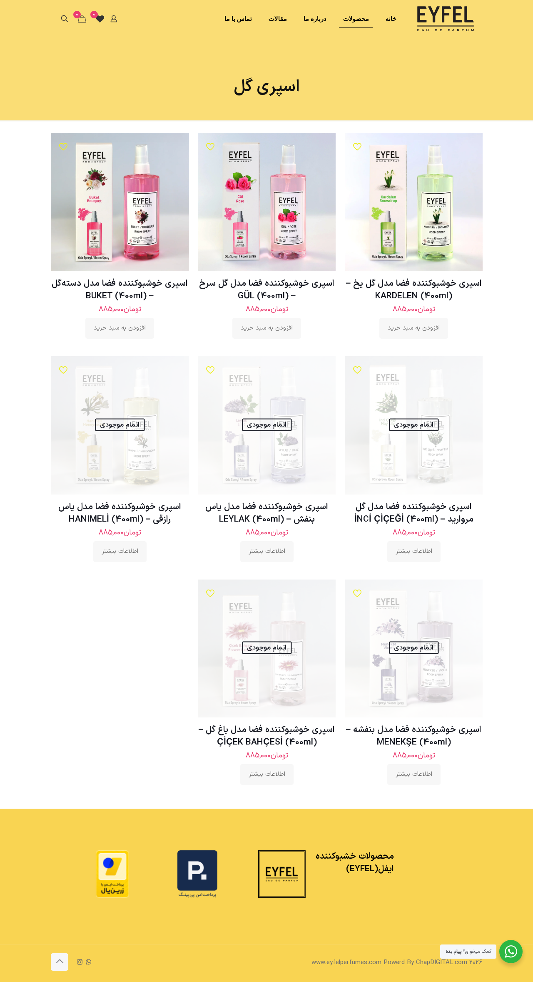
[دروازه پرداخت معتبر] (112, 896)
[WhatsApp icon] (88, 962)
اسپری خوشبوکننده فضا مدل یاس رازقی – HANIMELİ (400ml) (119, 513)
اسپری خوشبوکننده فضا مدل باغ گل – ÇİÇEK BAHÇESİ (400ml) (267, 736)
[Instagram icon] (80, 962)
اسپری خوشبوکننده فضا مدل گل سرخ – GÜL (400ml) (266, 290)
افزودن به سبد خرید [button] (414, 328)
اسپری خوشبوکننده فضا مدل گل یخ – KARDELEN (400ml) (414, 290)
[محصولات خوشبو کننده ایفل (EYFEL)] (445, 18)
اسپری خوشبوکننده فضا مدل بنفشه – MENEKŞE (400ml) (413, 736)
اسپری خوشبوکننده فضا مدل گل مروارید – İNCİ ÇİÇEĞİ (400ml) (413, 513)
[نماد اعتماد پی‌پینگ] (197, 897)
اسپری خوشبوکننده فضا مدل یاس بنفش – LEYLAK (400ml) (266, 513)
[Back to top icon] (59, 962)
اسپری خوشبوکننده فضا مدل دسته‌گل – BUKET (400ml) (120, 290)
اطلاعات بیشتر (414, 551)
